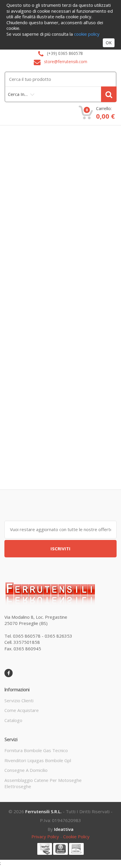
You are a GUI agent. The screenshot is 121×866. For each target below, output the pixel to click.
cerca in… (18, 94)
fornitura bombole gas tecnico (36, 750)
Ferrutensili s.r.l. (43, 811)
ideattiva (63, 829)
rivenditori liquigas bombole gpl (37, 760)
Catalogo (13, 720)
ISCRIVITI (60, 548)
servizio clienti (18, 700)
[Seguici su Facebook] (8, 673)
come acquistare (21, 710)
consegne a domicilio (26, 770)
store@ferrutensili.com (65, 62)
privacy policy (45, 836)
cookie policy (76, 836)
